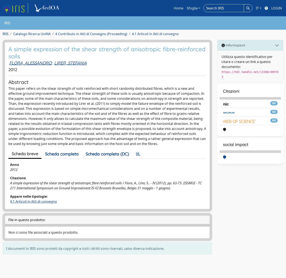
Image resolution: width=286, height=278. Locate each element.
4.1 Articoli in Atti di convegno (155, 34)
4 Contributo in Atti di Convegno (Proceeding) (91, 34)
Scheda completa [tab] (62, 153)
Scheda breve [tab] (25, 153)
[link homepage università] (47, 8)
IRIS (6, 34)
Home (178, 8)
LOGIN (276, 8)
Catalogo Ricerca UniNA (32, 34)
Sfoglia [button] (192, 8)
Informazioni (235, 45)
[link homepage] (15, 8)
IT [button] (257, 8)
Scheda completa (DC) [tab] (107, 153)
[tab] (138, 154)
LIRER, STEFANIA (70, 62)
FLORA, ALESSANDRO (30, 62)
